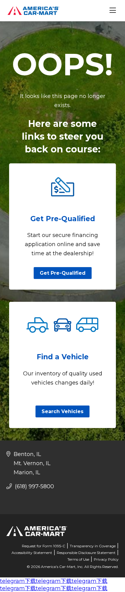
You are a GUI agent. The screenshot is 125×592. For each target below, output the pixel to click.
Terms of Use (78, 559)
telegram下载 (18, 581)
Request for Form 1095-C (43, 546)
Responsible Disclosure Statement (86, 552)
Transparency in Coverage (93, 546)
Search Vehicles (62, 411)
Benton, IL (27, 454)
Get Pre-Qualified (63, 273)
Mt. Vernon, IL (32, 463)
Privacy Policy (106, 559)
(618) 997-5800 (33, 486)
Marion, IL (27, 472)
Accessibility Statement (32, 552)
